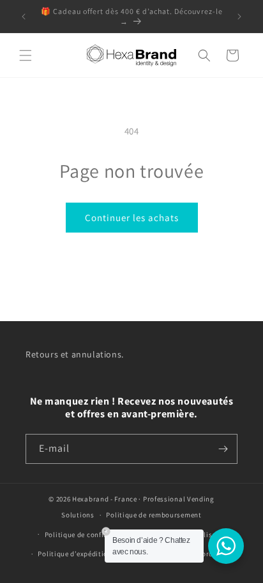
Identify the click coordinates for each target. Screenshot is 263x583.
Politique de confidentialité (91, 534)
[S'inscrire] (223, 449)
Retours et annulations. (75, 354)
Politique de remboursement (153, 514)
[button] (25, 55)
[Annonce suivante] (239, 17)
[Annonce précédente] (24, 17)
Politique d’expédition (75, 553)
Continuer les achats (132, 218)
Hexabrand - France (104, 498)
